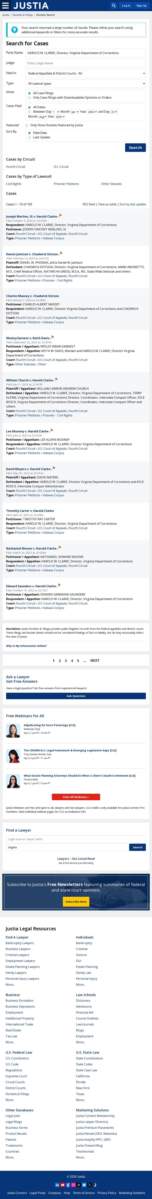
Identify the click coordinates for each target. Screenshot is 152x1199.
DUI (78, 961)
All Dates (39, 107)
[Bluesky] (84, 1185)
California (83, 1076)
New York (83, 1088)
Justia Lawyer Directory (92, 1122)
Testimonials (85, 1151)
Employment (14, 1012)
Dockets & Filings (17, 1094)
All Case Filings (43, 93)
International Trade (19, 1024)
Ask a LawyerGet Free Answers (21, 679)
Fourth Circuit (15, 167)
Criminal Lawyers (17, 955)
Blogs (80, 1030)
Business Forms (17, 1128)
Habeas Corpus (53, 238)
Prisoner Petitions (66, 184)
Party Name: (14, 52)
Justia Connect (17, 1193)
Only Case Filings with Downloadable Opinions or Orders (72, 97)
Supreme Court (16, 1076)
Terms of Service (84, 1193)
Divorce (81, 955)
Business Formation (19, 1000)
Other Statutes (111, 184)
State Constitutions (89, 1058)
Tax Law (11, 1036)
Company (54, 1193)
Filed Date (40, 133)
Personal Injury (86, 979)
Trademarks (14, 1145)
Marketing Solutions (92, 1110)
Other (42, 364)
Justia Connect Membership (95, 1116)
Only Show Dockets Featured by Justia (56, 125)
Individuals (85, 937)
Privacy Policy (107, 1193)
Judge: (10, 63)
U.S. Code (12, 1064)
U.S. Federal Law (19, 1052)
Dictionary (83, 1000)
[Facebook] (68, 1185)
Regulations (14, 1070)
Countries (12, 1151)
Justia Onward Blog (89, 1145)
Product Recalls (16, 1134)
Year (83, 112)
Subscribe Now (76, 901)
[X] (89, 1185)
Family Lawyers (16, 973)
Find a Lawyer (18, 830)
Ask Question (76, 696)
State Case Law (86, 1070)
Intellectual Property (20, 1018)
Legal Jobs (13, 1116)
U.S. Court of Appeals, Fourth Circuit (62, 234)
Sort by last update (133, 204)
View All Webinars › (76, 797)
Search (135, 147)
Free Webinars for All (25, 716)
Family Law (83, 973)
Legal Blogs (14, 1122)
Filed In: (11, 73)
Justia (81, 1176)
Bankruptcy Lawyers (20, 943)
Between (39, 112)
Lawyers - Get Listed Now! (76, 859)
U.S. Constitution (17, 1058)
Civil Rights (13, 184)
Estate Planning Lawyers (23, 967)
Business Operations (20, 1006)
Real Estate (13, 1030)
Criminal (81, 949)
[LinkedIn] (57, 1185)
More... (10, 985)
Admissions (84, 1006)
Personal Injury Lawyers (22, 979)
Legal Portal (37, 1193)
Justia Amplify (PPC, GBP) (93, 1140)
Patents (11, 1140)
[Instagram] (73, 1185)
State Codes (84, 1064)
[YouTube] (62, 1185)
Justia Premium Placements (95, 1128)
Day (49, 112)
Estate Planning (87, 967)
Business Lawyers (18, 949)
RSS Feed (89, 204)
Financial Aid (84, 1012)
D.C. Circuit (61, 167)
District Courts (16, 1088)
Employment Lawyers (20, 961)
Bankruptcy (84, 943)
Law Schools (86, 995)
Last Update (41, 137)
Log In (126, 5)
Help (67, 1193)
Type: (10, 83)
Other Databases (19, 1110)
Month (65, 112)
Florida (80, 1082)
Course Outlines (87, 1018)
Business (13, 995)
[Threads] (79, 1185)
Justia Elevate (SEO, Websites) (96, 1134)
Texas (80, 1094)
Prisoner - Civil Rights (57, 280)
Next (95, 660)
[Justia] (31, 5)
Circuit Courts (15, 1082)
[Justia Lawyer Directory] (95, 1185)
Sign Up (142, 5)
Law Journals (85, 1024)
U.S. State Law (87, 1052)
